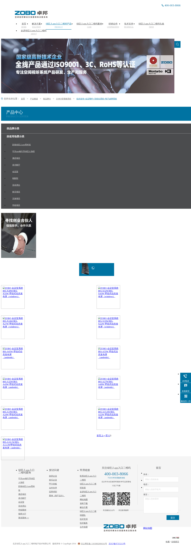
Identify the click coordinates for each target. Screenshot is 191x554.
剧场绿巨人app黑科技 (26, 488)
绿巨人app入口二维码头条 (151, 25)
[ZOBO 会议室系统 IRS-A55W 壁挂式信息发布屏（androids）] (116, 357)
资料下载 (84, 503)
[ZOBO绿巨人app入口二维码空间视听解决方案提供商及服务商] (31, 16)
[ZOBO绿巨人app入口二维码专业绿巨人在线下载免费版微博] (123, 499)
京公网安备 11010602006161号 (94, 544)
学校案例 (22, 510)
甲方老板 (53, 484)
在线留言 (175, 542)
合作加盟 (84, 527)
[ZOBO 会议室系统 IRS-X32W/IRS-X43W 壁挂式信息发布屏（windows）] (116, 297)
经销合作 (113, 25)
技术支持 (129, 25)
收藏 (168, 542)
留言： (146, 494)
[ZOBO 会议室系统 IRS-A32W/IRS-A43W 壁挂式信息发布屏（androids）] (20, 387)
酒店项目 (22, 494)
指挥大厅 (22, 514)
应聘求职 (53, 492)
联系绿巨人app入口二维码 (88, 478)
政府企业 (53, 476)
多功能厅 (22, 498)
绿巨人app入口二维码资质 (88, 486)
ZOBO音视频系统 (63, 99)
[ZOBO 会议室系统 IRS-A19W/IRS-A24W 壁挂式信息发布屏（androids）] (20, 418)
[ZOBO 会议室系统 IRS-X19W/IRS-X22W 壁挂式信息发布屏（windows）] (116, 327)
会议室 (21, 502)
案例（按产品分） (57, 496)
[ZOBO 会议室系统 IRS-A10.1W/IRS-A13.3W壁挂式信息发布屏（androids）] (20, 448)
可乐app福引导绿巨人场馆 (26, 481)
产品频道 (34, 99)
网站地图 (84, 500)
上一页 (104, 435)
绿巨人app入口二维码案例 (89, 25)
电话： (146, 484)
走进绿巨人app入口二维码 (33, 32)
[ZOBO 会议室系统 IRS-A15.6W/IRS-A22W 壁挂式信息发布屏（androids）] (116, 418)
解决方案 (36, 25)
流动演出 (22, 506)
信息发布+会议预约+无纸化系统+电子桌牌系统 (96, 99)
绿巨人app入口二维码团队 (88, 513)
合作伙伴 (53, 488)
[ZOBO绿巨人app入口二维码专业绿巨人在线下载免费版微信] (109, 499)
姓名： (146, 474)
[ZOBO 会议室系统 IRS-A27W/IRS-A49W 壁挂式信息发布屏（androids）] (116, 387)
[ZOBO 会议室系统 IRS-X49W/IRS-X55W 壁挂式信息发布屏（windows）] (20, 297)
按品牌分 (47, 99)
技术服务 (84, 523)
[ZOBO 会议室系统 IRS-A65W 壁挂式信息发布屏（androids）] (20, 357)
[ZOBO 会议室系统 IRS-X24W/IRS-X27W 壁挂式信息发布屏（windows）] (20, 327)
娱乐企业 (53, 480)
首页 (23, 25)
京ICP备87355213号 (117, 544)
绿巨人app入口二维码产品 (58, 25)
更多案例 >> (23, 518)
